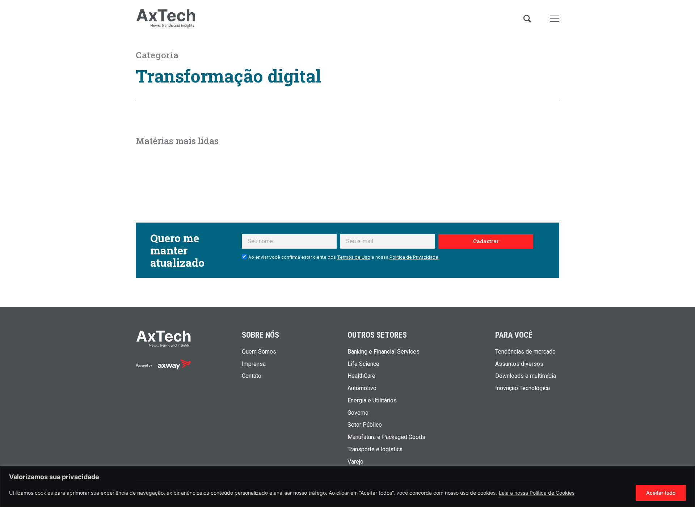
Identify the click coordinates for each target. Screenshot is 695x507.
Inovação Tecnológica (522, 388)
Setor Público (365, 425)
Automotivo (362, 388)
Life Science (363, 364)
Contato (251, 376)
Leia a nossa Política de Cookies (536, 493)
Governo (358, 413)
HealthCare (361, 376)
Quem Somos (259, 351)
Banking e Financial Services (384, 351)
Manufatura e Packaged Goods (386, 437)
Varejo (355, 462)
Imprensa (254, 364)
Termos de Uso (353, 257)
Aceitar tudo (660, 493)
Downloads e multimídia (525, 376)
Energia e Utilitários (372, 400)
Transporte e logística (375, 449)
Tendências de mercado (525, 351)
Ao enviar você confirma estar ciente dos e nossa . (343, 257)
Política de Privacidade (413, 257)
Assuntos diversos (519, 364)
